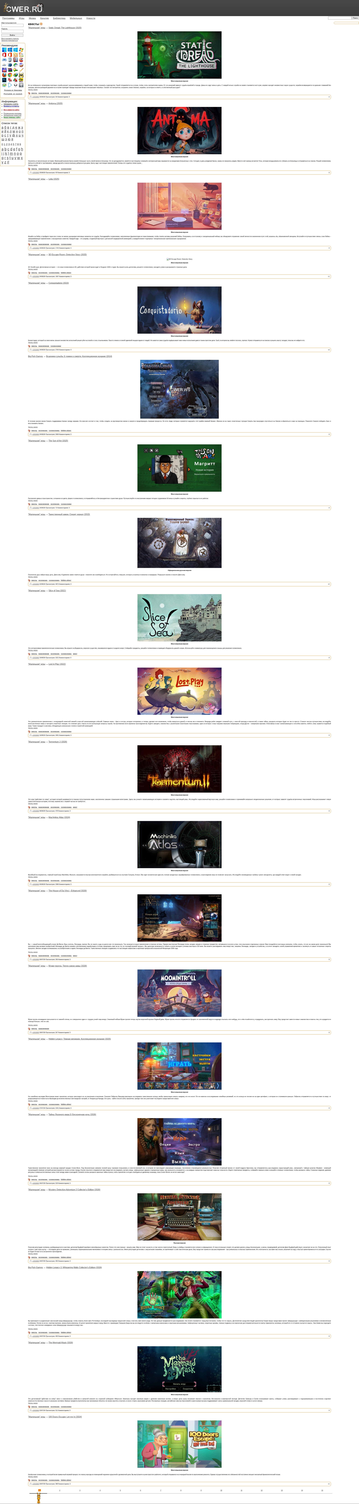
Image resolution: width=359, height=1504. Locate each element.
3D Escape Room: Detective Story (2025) (68, 254)
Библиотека (59, 18)
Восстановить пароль (10, 39)
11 (241, 1490)
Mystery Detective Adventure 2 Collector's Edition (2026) (74, 1189)
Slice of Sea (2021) (57, 590)
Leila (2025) (54, 179)
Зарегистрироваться (9, 41)
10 (221, 1490)
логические (54, 93)
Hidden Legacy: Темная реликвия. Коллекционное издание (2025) (80, 1039)
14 (302, 1490)
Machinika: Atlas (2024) (59, 817)
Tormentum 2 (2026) (58, 742)
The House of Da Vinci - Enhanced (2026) (68, 890)
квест (75, 654)
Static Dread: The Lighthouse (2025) (65, 27)
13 (282, 1490)
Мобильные (76, 18)
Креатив (44, 18)
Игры (21, 18)
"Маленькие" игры (36, 27)
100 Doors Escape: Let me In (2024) (65, 1417)
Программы (8, 18)
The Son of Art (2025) (58, 440)
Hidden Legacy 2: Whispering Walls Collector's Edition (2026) (74, 1267)
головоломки (66, 93)
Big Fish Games (35, 356)
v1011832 (35, 97)
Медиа (32, 18)
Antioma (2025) (56, 103)
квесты (34, 93)
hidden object (66, 272)
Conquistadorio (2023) (59, 283)
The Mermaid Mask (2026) (61, 1342)
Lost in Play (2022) (57, 664)
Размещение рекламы (12, 113)
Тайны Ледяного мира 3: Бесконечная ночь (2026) (72, 1114)
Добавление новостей (12, 115)
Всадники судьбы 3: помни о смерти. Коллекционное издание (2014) (79, 356)
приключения (43, 93)
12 (262, 1490)
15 (322, 1490)
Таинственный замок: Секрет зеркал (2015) (69, 514)
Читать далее (33, 89)
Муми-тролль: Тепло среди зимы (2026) (68, 966)
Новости (90, 18)
